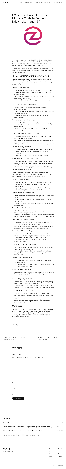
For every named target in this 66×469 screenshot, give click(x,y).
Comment (14, 360)
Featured (25, 53)
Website (13, 388)
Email (13, 382)
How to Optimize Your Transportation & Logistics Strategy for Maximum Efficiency (27, 426)
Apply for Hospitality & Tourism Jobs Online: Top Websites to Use (22, 431)
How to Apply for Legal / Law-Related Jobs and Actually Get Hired (22, 435)
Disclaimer (32, 2)
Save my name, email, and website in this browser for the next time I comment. (29, 394)
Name (13, 376)
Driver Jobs (15, 324)
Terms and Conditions (57, 2)
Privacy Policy (39, 2)
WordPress (60, 465)
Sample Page (47, 2)
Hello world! (6, 422)
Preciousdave (19, 53)
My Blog (5, 2)
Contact (27, 2)
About (21, 2)
